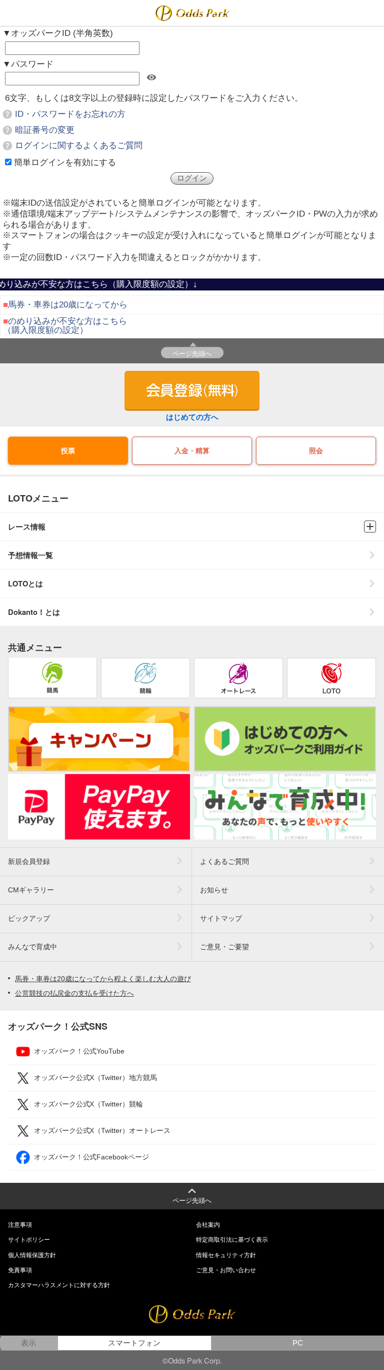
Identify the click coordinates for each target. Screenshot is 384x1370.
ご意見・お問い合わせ (226, 1270)
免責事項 (20, 1270)
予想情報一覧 (30, 555)
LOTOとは (25, 583)
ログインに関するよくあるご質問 (78, 145)
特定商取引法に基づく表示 (232, 1239)
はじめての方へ (192, 417)
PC (297, 1343)
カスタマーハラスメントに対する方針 (59, 1285)
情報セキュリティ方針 (226, 1255)
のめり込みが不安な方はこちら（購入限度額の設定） (65, 325)
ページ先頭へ (192, 353)
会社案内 (208, 1224)
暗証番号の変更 (44, 130)
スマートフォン (134, 1343)
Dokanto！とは (34, 612)
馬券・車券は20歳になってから (68, 304)
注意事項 (20, 1224)
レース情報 (27, 527)
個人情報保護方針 (32, 1255)
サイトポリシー (29, 1239)
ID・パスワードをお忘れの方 (70, 114)
